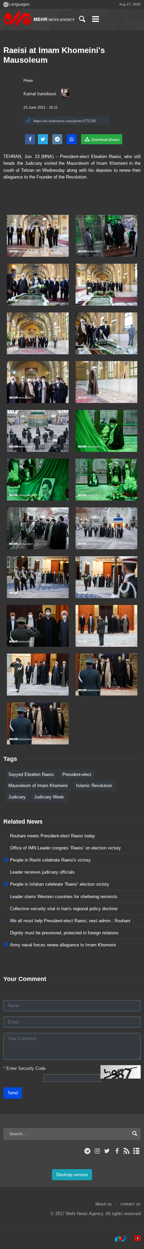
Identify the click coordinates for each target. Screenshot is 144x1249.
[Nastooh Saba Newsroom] (117, 1239)
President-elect (76, 774)
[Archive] (136, 1151)
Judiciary (17, 796)
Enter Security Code (24, 1068)
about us (103, 1203)
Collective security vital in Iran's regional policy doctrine (64, 908)
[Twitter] (107, 1151)
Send (13, 1092)
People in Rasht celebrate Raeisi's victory (50, 860)
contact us (130, 1203)
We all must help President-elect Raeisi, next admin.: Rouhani (70, 920)
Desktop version (72, 1174)
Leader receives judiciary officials (42, 872)
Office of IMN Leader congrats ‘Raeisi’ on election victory (65, 847)
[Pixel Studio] (134, 1239)
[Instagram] (97, 1151)
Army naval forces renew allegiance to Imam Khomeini (63, 944)
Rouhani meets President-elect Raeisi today (52, 835)
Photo (28, 81)
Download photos (105, 140)
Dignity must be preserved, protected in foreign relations (64, 932)
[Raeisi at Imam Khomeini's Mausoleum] (38, 236)
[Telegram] (87, 1151)
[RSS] (127, 1151)
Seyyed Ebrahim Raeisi (31, 774)
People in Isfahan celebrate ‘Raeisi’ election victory (59, 884)
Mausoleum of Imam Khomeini (38, 785)
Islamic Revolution (94, 785)
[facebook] (117, 1151)
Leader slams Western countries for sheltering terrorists (64, 896)
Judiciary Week (49, 796)
